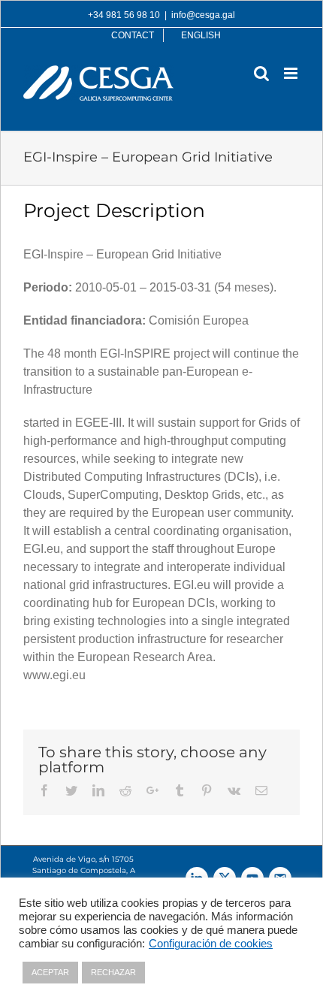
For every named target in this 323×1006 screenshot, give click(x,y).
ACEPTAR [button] (50, 972)
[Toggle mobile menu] (292, 73)
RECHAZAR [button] (113, 972)
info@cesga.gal (203, 15)
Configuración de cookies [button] (211, 944)
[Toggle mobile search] (261, 73)
